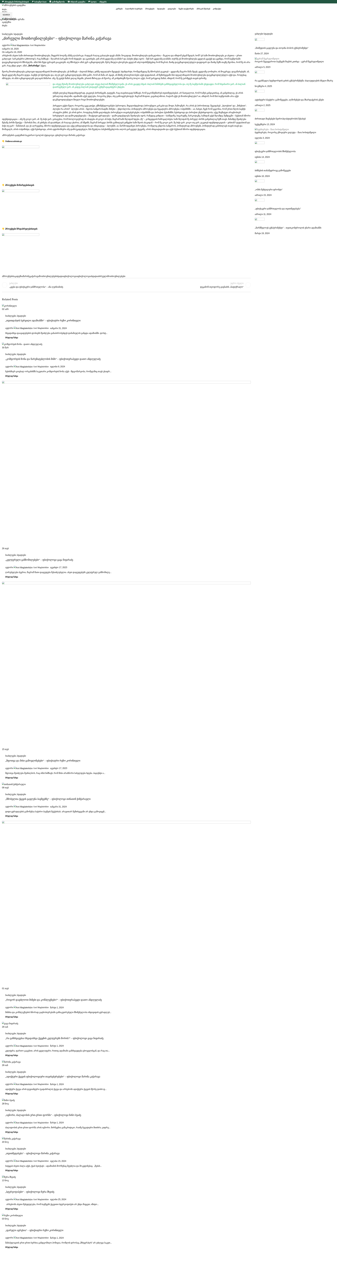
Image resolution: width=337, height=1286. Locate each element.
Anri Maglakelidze (41, 328)
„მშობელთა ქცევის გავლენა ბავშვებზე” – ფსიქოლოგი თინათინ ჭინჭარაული (48, 799)
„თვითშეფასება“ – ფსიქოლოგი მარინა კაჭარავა (32, 1153)
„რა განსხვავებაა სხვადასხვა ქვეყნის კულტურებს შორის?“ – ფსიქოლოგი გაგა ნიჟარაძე (54, 1038)
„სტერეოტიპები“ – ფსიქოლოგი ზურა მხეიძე (29, 1192)
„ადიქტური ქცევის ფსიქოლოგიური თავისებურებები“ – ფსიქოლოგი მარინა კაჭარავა (52, 1076)
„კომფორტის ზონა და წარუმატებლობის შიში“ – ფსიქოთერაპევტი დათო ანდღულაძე (53, 359)
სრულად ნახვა (11, 337)
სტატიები (21, 316)
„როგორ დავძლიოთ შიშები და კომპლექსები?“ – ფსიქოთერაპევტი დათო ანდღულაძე (53, 1000)
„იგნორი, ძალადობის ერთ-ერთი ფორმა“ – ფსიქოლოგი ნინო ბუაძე (43, 1115)
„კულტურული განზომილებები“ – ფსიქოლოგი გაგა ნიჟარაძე (39, 560)
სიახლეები (10, 316)
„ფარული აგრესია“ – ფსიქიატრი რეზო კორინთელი (34, 1230)
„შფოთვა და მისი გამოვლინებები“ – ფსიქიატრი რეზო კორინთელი (42, 760)
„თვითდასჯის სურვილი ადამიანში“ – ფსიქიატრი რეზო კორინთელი (43, 320)
